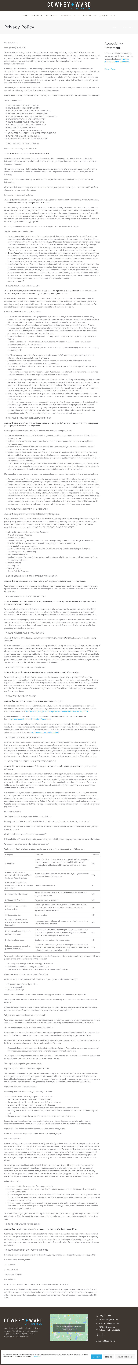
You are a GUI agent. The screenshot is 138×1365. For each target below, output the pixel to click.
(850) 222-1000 (107, 16)
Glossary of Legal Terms (105, 1341)
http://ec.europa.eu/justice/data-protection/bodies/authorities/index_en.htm (57, 711)
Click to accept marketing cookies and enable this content (69, 1328)
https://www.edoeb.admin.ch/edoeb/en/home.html (30, 719)
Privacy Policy (37, 1356)
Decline (108, 1357)
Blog (77, 16)
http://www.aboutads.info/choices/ (45, 732)
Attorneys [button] (52, 16)
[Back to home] (69, 5)
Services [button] (66, 16)
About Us (37, 16)
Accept (96, 1357)
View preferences (125, 1357)
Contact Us (89, 16)
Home (26, 16)
